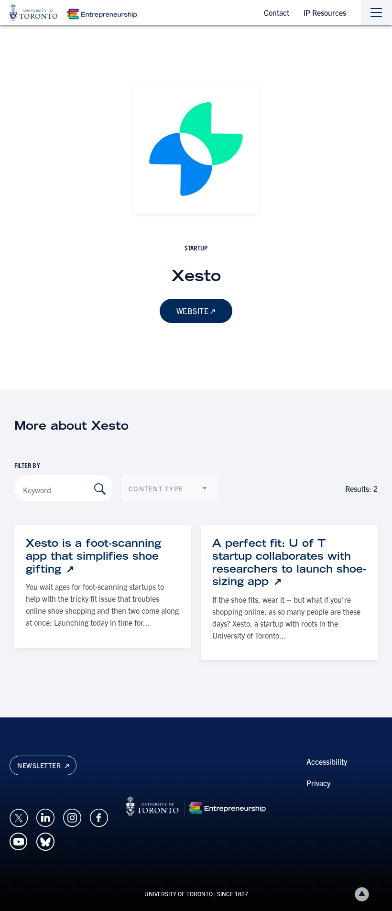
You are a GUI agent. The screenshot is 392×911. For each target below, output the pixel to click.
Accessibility (326, 761)
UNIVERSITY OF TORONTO (178, 893)
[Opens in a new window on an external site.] (19, 816)
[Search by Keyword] (100, 489)
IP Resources (325, 12)
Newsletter (40, 765)
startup (196, 247)
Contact (276, 12)
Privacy (318, 783)
